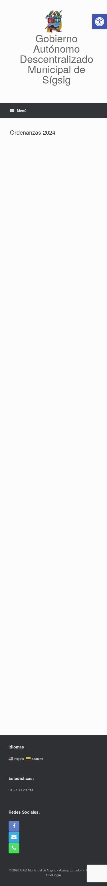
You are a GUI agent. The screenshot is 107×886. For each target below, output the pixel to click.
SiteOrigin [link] (53, 875)
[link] (99, 21)
